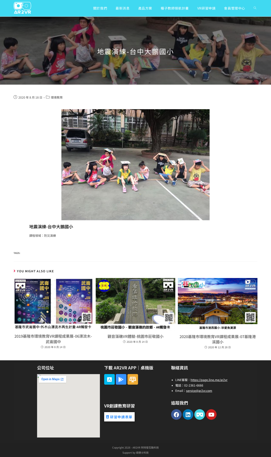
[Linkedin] (188, 414)
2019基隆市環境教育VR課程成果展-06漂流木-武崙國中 (53, 338)
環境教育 (57, 97)
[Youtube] (211, 414)
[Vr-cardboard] (199, 414)
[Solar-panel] (132, 379)
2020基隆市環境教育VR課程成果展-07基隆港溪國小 (218, 339)
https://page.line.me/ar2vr (209, 380)
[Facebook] (176, 414)
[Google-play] (121, 379)
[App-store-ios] (109, 379)
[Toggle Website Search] (255, 8)
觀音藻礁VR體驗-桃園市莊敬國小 (135, 336)
